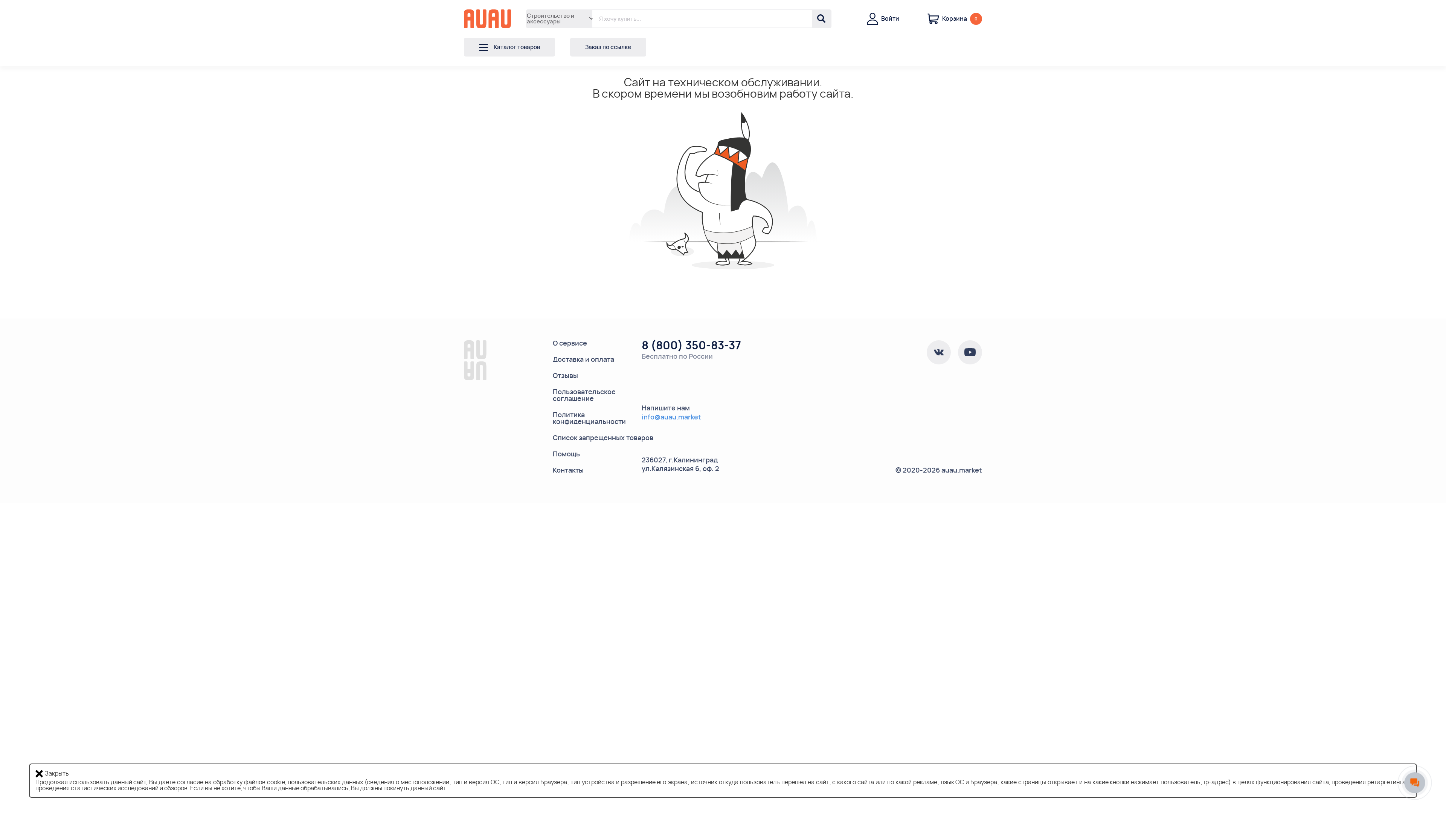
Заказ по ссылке (608, 47)
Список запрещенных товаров (603, 438)
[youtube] (970, 352)
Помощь (566, 454)
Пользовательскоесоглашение (584, 395)
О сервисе (570, 343)
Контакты (568, 470)
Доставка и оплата (583, 360)
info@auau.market (671, 417)
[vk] (939, 352)
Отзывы (565, 376)
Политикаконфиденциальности (589, 418)
